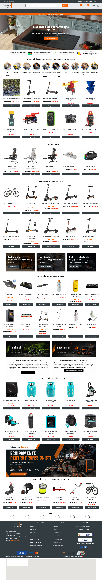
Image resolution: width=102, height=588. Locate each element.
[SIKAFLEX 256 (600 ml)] (43, 285)
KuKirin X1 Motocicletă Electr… (11, 98)
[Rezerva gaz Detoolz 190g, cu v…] (90, 421)
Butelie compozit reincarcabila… (51, 401)
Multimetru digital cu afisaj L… (90, 129)
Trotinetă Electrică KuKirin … (51, 98)
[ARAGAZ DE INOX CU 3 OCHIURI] (26, 315)
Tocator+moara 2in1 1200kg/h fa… (70, 99)
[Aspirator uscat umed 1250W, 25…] (90, 389)
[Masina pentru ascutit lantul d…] (11, 421)
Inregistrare (33, 529)
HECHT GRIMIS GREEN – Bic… (11, 203)
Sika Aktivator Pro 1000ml (59, 295)
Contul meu (81, 7)
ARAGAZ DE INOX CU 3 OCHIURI (26, 325)
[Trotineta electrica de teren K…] (51, 226)
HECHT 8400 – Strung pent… (59, 498)
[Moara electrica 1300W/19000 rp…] (11, 118)
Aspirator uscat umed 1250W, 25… (90, 401)
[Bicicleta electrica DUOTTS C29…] (92, 488)
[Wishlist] (20, 81)
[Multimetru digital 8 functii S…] (51, 118)
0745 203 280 (10, 1)
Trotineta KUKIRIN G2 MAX (90, 203)
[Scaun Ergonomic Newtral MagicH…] (11, 155)
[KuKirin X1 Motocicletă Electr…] (11, 87)
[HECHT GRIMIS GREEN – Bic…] (11, 193)
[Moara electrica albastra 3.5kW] (90, 87)
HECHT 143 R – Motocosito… (76, 498)
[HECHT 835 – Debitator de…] (10, 488)
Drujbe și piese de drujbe (82, 529)
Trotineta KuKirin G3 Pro (70, 236)
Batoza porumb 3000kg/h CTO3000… (31, 130)
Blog (95, 1)
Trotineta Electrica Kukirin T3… (31, 98)
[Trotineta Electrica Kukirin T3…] (31, 87)
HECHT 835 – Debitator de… (10, 498)
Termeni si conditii (58, 545)
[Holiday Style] (51, 262)
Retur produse (34, 536)
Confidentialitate (57, 542)
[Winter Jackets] (81, 262)
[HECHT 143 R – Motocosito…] (75, 488)
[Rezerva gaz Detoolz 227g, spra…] (31, 421)
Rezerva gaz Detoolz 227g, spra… (31, 432)
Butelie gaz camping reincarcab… (31, 401)
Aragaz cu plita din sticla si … (26, 295)
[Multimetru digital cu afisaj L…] (90, 118)
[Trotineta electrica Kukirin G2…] (71, 193)
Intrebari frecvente (88, 1)
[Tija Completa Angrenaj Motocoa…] (59, 315)
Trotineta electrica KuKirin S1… (11, 236)
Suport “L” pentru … (92, 324)
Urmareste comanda (36, 545)
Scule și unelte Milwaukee (83, 526)
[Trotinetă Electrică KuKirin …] (51, 87)
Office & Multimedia (51, 144)
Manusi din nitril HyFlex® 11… (9, 294)
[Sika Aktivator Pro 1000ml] (59, 285)
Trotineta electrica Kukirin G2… (70, 203)
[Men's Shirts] (20, 262)
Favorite (88, 7)
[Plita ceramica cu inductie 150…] (11, 389)
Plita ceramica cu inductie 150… (11, 400)
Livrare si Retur (57, 533)
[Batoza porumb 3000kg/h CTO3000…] (31, 118)
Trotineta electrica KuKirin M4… (51, 203)
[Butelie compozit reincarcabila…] (51, 389)
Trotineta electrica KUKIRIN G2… (31, 204)
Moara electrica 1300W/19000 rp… (11, 130)
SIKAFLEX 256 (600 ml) (43, 295)
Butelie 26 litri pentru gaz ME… (75, 295)
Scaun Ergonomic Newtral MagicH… (11, 167)
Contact (80, 1)
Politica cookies (57, 539)
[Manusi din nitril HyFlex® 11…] (10, 284)
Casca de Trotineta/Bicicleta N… (26, 498)
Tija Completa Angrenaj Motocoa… (59, 325)
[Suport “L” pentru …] (92, 315)
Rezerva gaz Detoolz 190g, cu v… (90, 432)
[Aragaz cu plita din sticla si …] (26, 285)
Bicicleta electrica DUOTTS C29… (92, 498)
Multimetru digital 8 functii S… (51, 129)
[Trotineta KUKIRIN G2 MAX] (90, 193)
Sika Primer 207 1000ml (75, 324)
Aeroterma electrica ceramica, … (70, 432)
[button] (95, 6)
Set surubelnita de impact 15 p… (70, 130)
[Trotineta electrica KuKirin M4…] (51, 193)
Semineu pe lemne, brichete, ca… (9, 325)
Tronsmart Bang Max (90, 166)
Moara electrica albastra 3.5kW (90, 99)
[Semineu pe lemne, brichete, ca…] (10, 315)
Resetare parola (34, 539)
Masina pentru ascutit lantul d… (11, 432)
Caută (65, 5)
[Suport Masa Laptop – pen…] (71, 155)
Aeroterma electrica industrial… (51, 432)
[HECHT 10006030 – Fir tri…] (43, 488)
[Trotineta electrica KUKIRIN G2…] (31, 193)
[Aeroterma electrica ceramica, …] (71, 421)
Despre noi (56, 529)
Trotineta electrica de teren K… (51, 236)
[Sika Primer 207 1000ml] (75, 315)
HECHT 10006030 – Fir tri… (43, 498)
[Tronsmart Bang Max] (90, 155)
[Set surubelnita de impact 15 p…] (71, 118)
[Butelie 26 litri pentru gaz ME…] (75, 285)
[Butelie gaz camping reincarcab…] (31, 389)
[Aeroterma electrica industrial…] (51, 421)
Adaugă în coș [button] (11, 106)
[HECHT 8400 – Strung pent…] (59, 488)
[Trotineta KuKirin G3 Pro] (71, 226)
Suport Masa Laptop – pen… (71, 166)
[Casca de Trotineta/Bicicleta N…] (26, 488)
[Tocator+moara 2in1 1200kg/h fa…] (71, 87)
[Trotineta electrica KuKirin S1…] (11, 226)
